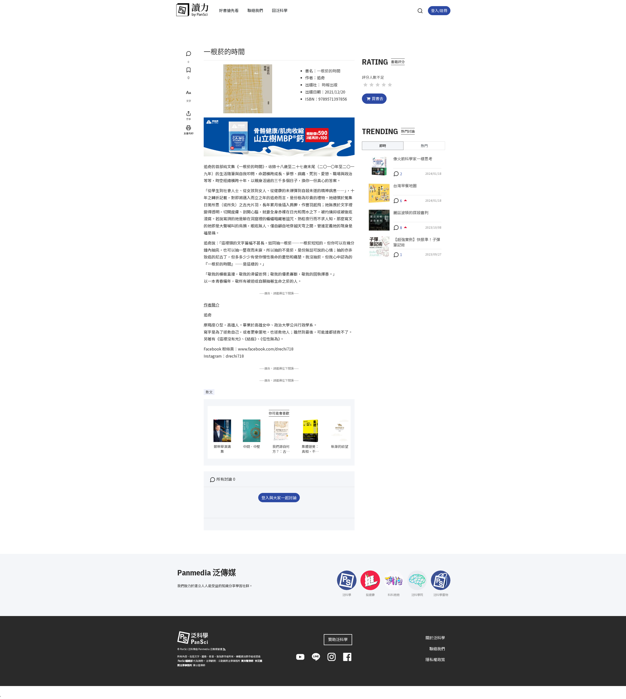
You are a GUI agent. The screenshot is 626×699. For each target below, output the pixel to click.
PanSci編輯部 (185, 661)
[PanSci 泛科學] (192, 10)
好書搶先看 (229, 10)
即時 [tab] (382, 145)
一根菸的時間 (328, 71)
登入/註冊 (439, 10)
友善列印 (188, 133)
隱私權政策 (435, 659)
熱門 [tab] (424, 145)
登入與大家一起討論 (279, 498)
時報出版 (329, 85)
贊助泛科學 (338, 639)
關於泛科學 (435, 638)
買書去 (377, 98)
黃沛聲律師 (247, 661)
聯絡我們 (255, 10)
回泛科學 (280, 10)
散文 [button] (209, 391)
